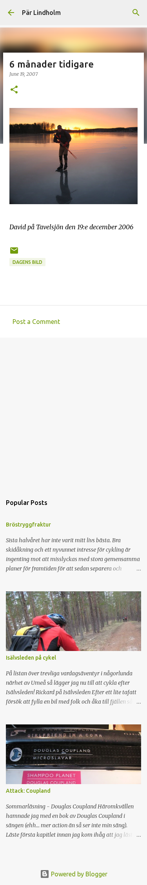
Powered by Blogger (78, 874)
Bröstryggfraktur (28, 524)
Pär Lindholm (41, 12)
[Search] (136, 12)
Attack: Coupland (28, 791)
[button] (14, 90)
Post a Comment (36, 321)
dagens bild (27, 262)
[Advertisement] (73, 412)
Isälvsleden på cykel (31, 658)
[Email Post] (14, 253)
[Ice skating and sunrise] (73, 202)
